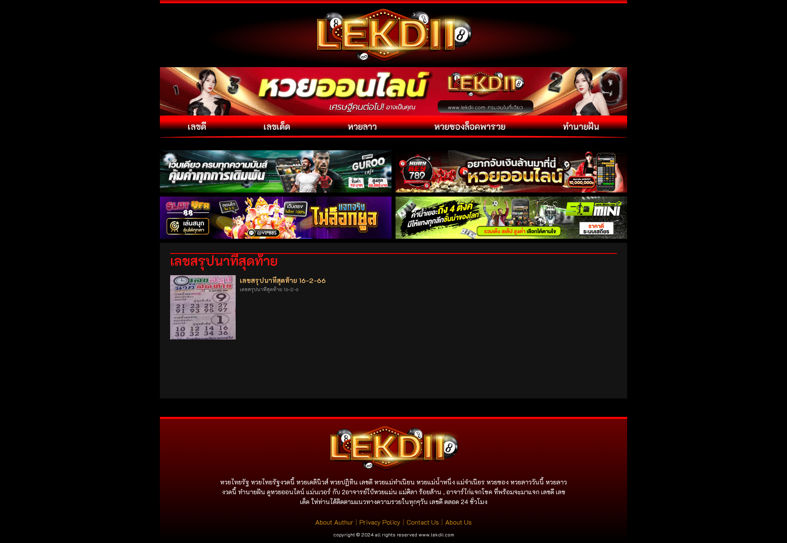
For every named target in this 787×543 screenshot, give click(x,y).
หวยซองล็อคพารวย (469, 126)
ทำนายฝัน (581, 126)
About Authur (334, 522)
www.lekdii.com (436, 534)
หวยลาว (362, 126)
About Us (458, 522)
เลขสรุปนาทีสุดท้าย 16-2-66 (283, 280)
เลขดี (197, 126)
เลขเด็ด (277, 126)
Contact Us (423, 522)
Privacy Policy (379, 522)
